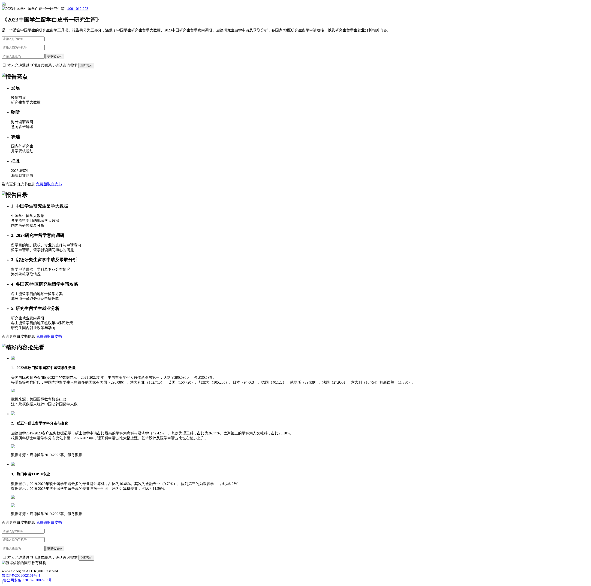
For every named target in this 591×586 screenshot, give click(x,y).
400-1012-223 (77, 9)
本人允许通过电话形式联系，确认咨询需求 (42, 65)
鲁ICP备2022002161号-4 (21, 575)
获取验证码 (54, 56)
